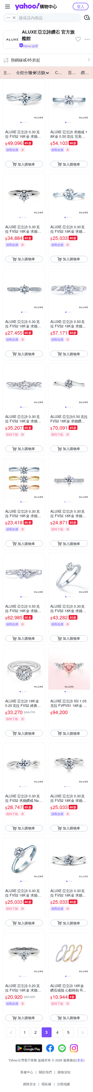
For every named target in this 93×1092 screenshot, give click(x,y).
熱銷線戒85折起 (25, 60)
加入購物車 (26, 164)
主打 (7, 72)
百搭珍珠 (73, 72)
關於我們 (45, 1072)
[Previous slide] (6, 100)
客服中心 (26, 1072)
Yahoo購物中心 (36, 6)
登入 (80, 6)
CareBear (60, 72)
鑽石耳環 (86, 72)
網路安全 (29, 1084)
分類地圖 (63, 1084)
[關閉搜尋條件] (14, 17)
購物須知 (64, 1072)
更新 (80, 1060)
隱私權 (46, 1084)
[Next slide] (41, 100)
